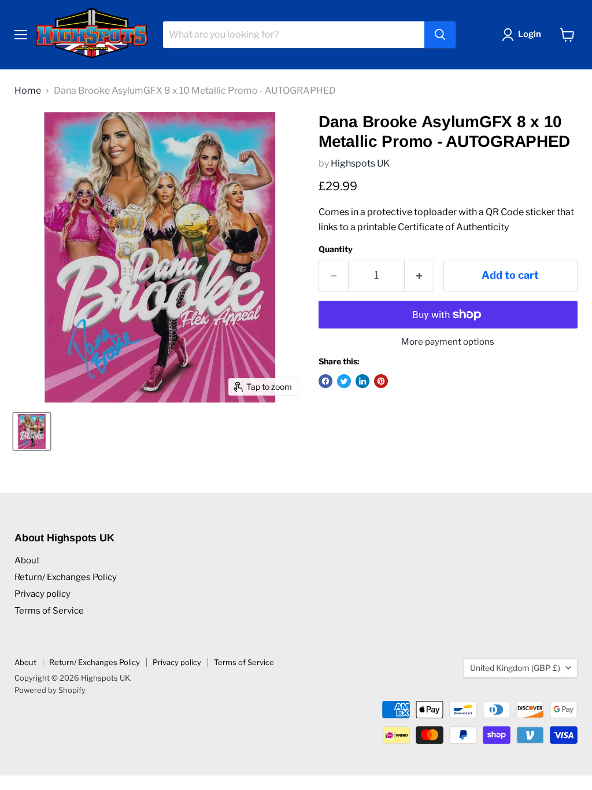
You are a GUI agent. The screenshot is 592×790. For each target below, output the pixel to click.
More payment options (447, 342)
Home (27, 91)
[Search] (440, 34)
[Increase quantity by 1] (419, 275)
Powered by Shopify (50, 690)
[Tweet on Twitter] (344, 381)
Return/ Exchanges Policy (65, 577)
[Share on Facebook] (325, 381)
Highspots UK (360, 163)
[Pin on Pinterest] (381, 381)
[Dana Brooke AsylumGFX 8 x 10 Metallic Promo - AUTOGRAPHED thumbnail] (31, 431)
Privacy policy (42, 594)
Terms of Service (49, 611)
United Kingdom (515, 668)
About (27, 560)
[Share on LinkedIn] (362, 381)
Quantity (336, 249)
